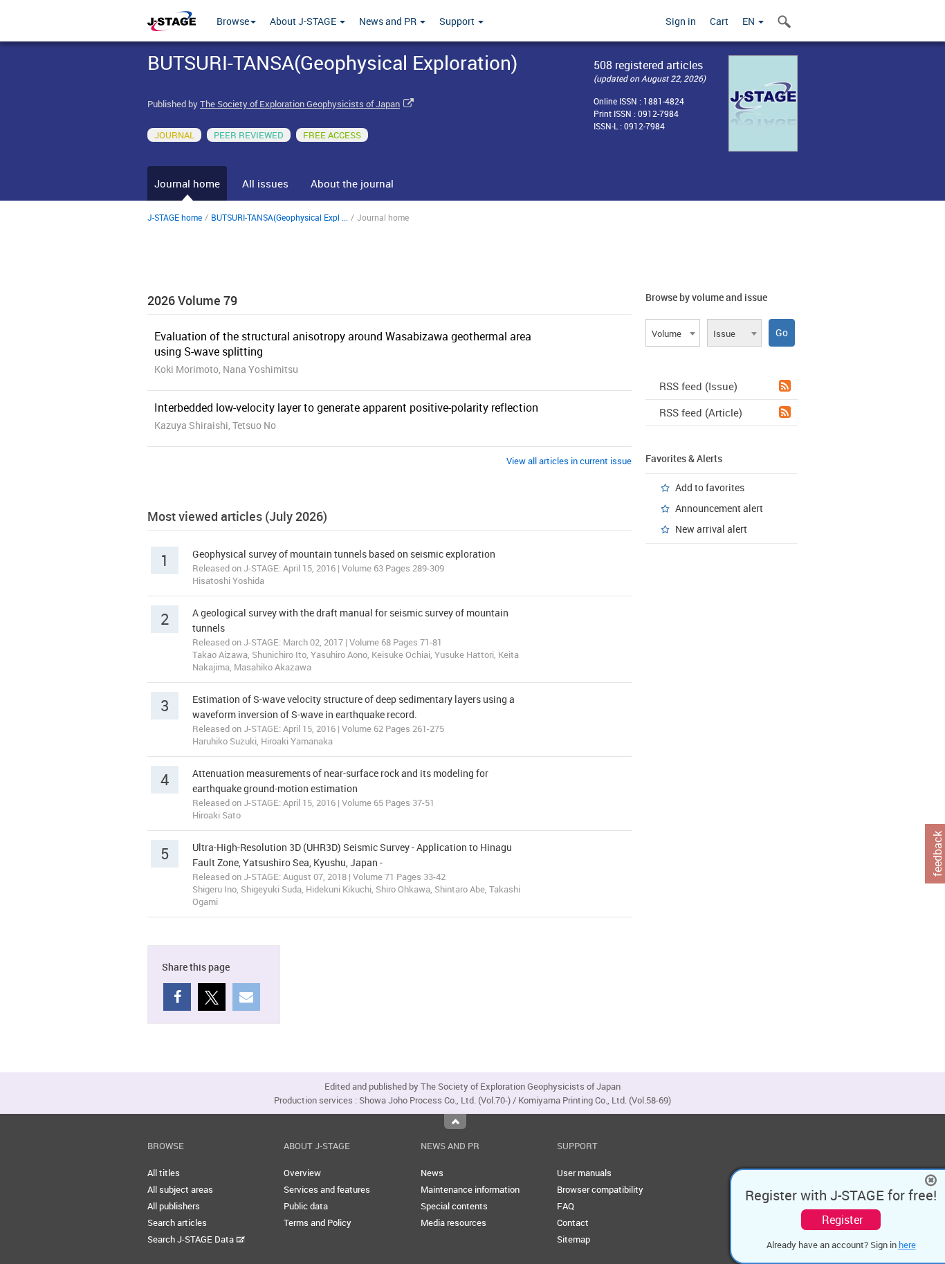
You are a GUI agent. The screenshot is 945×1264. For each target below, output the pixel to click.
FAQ (565, 1206)
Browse (233, 21)
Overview (302, 1172)
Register (842, 1219)
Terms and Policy (317, 1222)
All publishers (173, 1206)
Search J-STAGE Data (191, 1239)
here (907, 1244)
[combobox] (672, 333)
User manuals (584, 1172)
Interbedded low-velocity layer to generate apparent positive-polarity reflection (346, 407)
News (432, 1172)
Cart (719, 21)
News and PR (389, 21)
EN (749, 21)
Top (455, 1121)
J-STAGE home (174, 217)
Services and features (327, 1189)
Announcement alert (719, 508)
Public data (306, 1206)
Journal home (187, 183)
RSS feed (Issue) (698, 386)
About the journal (352, 183)
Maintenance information (470, 1189)
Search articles (177, 1222)
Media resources (453, 1222)
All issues (265, 183)
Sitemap (573, 1239)
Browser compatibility (600, 1189)
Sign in (681, 21)
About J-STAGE (304, 21)
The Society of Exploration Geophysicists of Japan (300, 104)
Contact (573, 1222)
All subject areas (180, 1189)
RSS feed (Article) (700, 412)
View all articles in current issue (569, 461)
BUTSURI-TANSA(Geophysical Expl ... (279, 217)
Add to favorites (709, 487)
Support (458, 21)
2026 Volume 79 (192, 300)
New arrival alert (711, 528)
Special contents (454, 1206)
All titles (163, 1172)
